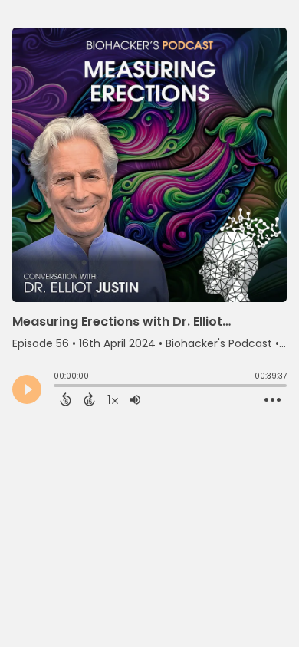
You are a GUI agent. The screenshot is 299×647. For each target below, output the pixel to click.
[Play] (26, 389)
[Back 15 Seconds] (65, 399)
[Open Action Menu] (272, 400)
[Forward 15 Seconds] (89, 399)
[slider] (57, 387)
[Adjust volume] (135, 399)
